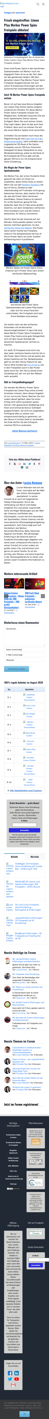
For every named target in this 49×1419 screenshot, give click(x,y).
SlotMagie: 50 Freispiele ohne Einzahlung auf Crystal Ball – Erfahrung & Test (28, 866)
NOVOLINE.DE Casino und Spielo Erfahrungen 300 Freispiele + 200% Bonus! (27, 884)
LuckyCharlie (21, 970)
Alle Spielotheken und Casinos (26, 790)
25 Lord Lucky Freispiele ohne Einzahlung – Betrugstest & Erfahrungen (28, 907)
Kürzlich (35, 856)
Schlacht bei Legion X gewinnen (26, 1087)
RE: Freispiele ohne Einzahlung (25, 974)
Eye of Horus (33, 365)
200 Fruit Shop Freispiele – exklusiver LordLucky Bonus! (33, 597)
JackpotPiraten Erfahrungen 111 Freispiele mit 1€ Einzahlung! (28, 920)
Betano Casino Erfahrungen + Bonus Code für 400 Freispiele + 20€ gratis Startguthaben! (14, 600)
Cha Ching (20, 1013)
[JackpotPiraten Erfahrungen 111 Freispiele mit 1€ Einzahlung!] (9, 918)
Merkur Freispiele (27, 445)
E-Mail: (24, 821)
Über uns (13, 1171)
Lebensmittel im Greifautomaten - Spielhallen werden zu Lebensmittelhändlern (27, 1050)
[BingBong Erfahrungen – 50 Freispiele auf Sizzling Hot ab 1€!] (9, 933)
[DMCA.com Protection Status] (13, 1189)
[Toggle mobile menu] (43, 4)
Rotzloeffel (20, 982)
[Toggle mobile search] (38, 4)
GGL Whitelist (13, 1166)
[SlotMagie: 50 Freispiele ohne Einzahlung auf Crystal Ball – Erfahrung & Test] (9, 864)
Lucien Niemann (13, 443)
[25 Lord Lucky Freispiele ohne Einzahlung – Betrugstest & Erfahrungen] (9, 905)
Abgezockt (20, 998)
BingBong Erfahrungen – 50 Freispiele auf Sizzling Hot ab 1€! (28, 936)
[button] (6, 596)
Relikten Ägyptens (31, 184)
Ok (24, 1414)
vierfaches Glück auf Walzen (18, 228)
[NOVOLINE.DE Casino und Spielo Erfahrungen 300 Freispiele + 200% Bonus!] (9, 881)
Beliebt (14, 856)
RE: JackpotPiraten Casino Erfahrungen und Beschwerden (26, 960)
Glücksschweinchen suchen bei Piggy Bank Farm (26, 1069)
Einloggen (7, 12)
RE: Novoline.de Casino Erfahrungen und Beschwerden (28, 1018)
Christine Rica (22, 1064)
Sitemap (13, 1184)
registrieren (20, 12)
